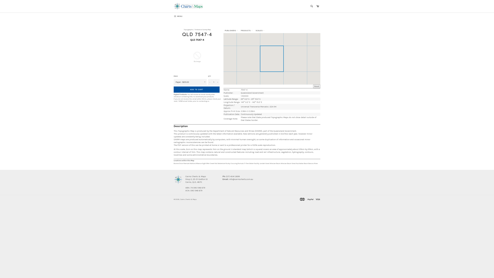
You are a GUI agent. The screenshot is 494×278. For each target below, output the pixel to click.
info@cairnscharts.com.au (241, 179)
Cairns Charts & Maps (188, 199)
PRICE (176, 76)
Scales (259, 30)
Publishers (231, 30)
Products (246, 30)
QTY (209, 76)
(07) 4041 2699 (233, 176)
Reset (316, 86)
